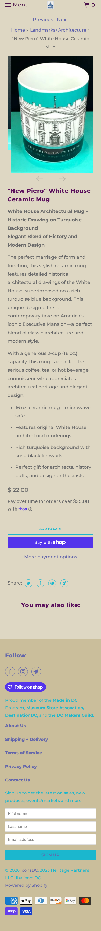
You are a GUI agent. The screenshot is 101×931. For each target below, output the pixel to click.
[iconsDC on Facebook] (11, 672)
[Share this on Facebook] (39, 583)
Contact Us (17, 780)
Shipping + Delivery (26, 739)
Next (62, 20)
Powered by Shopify (26, 885)
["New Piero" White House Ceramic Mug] (50, 114)
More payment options (50, 557)
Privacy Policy (21, 766)
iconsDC (29, 870)
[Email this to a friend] (63, 583)
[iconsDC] (50, 5)
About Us (15, 725)
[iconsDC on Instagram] (24, 672)
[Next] (62, 178)
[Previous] (39, 178)
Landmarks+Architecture (58, 30)
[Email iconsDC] (37, 672)
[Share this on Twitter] (27, 583)
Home (18, 30)
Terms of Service (23, 752)
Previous (43, 20)
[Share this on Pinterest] (51, 583)
